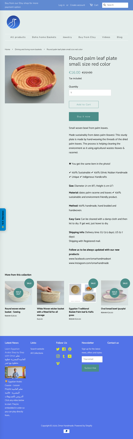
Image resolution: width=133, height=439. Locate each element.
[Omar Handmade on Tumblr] (64, 357)
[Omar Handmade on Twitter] (58, 350)
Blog (120, 37)
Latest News (11, 342)
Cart (96, 5)
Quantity (73, 87)
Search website (37, 349)
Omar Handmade (66, 425)
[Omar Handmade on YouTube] (70, 357)
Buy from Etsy (87, 37)
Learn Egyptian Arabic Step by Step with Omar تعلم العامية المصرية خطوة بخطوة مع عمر (15, 355)
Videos (106, 37)
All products (18, 37)
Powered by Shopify (83, 425)
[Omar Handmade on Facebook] (64, 350)
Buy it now (83, 116)
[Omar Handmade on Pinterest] (70, 350)
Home (7, 49)
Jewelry (67, 37)
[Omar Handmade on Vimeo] (58, 364)
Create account (77, 5)
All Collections (36, 353)
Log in (62, 5)
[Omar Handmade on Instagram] (58, 357)
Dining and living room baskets (28, 49)
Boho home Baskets (44, 37)
